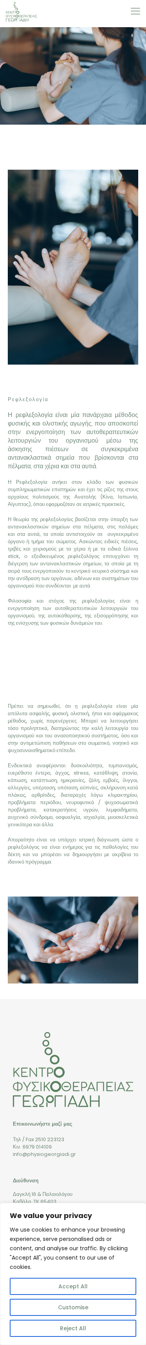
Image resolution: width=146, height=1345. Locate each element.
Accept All (73, 1286)
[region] (73, 1274)
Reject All (73, 1328)
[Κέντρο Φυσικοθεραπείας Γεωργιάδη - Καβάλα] (21, 11)
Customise (73, 1307)
